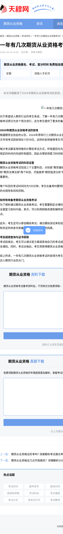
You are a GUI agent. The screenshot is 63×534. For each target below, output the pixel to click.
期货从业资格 (13, 24)
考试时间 (26, 36)
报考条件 (34, 486)
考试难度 (55, 493)
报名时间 (55, 486)
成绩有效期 (13, 493)
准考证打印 (34, 499)
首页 (2, 36)
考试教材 (55, 499)
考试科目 (34, 493)
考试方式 (13, 499)
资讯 (39, 24)
